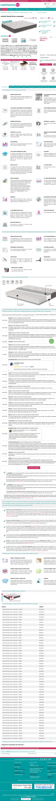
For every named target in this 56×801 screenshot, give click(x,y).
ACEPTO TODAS (26, 799)
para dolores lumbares (35, 523)
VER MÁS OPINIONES (34, 467)
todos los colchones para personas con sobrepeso (34, 512)
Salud (11, 86)
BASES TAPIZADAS (19, 9)
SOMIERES (27, 9)
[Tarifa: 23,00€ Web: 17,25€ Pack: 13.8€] (32, 62)
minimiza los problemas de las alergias (46, 26)
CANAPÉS (11, 9)
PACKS (34, 9)
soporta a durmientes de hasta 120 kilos (46, 21)
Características (5, 87)
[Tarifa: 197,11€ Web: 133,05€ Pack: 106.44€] (5, 62)
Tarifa (54, 86)
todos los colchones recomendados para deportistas (38, 550)
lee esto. (27, 201)
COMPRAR (46, 64)
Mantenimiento (40, 86)
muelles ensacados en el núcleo (47, 513)
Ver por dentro (17, 86)
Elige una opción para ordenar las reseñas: (12, 314)
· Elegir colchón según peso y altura (36, 768)
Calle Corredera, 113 (32, 753)
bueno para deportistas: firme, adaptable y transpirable (46, 32)
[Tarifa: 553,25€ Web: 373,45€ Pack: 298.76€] (23, 62)
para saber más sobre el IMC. (26, 498)
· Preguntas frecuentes (33, 765)
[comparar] (36, 18)
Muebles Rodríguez (5, 753)
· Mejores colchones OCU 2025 (35, 771)
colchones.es (3, 12)
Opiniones (24, 86)
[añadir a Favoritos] (33, 18)
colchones (9, 12)
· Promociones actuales (18, 774)
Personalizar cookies (38, 799)
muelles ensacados (24, 12)
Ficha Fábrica (48, 86)
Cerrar (53, 793)
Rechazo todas (15, 799)
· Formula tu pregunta (33, 772)
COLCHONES (4, 9)
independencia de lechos (29, 543)
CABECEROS (40, 9)
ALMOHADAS (47, 9)
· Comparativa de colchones (34, 776)
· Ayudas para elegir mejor (34, 769)
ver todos (40, 12)
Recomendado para (31, 86)
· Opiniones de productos (34, 777)
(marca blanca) (16, 12)
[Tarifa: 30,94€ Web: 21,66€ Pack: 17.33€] (14, 62)
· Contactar (31, 764)
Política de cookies (31, 796)
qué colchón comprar (19, 481)
